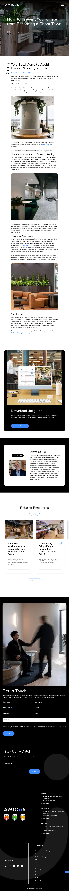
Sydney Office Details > (49, 800)
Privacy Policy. (10, 728)
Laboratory (38, 863)
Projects (37, 875)
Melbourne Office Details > (50, 815)
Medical (37, 866)
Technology (38, 869)
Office (36, 860)
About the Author (17, 455)
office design (45, 144)
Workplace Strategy (41, 857)
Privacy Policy (39, 888)
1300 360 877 (46, 803)
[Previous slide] (31, 513)
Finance (37, 872)
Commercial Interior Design (42, 851)
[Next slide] (37, 513)
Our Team (37, 878)
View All (34, 581)
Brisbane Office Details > (50, 830)
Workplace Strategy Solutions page (21, 333)
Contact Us (38, 881)
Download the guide (19, 426)
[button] (62, 5)
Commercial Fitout (40, 854)
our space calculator (25, 245)
